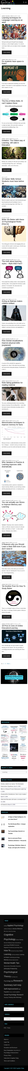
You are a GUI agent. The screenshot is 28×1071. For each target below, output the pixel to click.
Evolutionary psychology (14, 947)
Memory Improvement (13, 959)
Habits (21, 947)
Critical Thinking (19, 939)
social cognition (16, 992)
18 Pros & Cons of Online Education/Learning (12, 627)
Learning (7, 954)
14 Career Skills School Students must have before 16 (13, 181)
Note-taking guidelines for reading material (12, 384)
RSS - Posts (7, 1028)
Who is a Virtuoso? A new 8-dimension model (12, 789)
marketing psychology (15, 957)
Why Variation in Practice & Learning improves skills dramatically (13, 464)
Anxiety (5, 925)
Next (9, 663)
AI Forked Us (4, 804)
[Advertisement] (14, 702)
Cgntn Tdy (6, 1042)
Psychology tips (8, 981)
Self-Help (17, 985)
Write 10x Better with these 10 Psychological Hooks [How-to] (13, 221)
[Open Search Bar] (24, 2)
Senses (11, 991)
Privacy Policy (7, 1055)
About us (6, 1039)
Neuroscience (7, 966)
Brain (7, 931)
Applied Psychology (15, 925)
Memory (6, 960)
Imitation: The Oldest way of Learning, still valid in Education (13, 142)
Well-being (18, 997)
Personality (12, 966)
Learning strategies (15, 954)
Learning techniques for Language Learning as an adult (12, 20)
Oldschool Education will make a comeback (12, 799)
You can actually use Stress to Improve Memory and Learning (13, 504)
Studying (6, 997)
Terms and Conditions (9, 1060)
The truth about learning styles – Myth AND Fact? (12, 262)
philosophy (7, 968)
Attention (15, 928)
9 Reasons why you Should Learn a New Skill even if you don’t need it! (14, 546)
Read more (6, 52)
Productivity (13, 968)
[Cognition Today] (8, 2)
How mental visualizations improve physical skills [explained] (12, 343)
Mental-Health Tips (11, 963)
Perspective (18, 966)
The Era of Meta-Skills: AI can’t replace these (12, 102)
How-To (7, 950)
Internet (21, 950)
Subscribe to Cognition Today (11, 1058)
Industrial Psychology (15, 950)
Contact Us (7, 1045)
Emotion (12, 945)
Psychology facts (14, 976)
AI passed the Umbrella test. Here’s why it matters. (14, 794)
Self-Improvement (11, 989)
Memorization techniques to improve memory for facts (13, 423)
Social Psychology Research (13, 995)
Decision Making (7, 942)
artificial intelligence (8, 928)
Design (13, 942)
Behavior (19, 928)
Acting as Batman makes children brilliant (12, 302)
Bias (5, 931)
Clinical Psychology (12, 931)
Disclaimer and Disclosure (10, 1047)
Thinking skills (12, 997)
